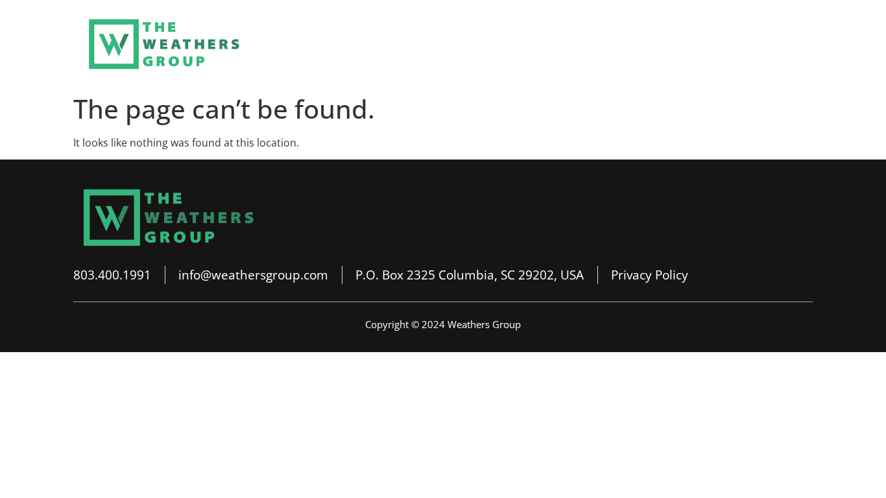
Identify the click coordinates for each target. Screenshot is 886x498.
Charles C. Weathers (679, 44)
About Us (440, 44)
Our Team (580, 44)
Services (509, 44)
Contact (774, 44)
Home (377, 44)
